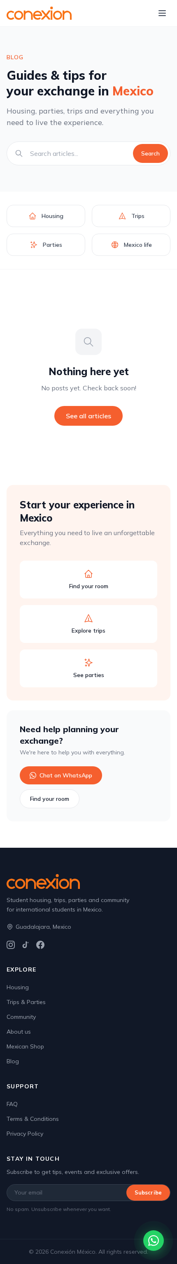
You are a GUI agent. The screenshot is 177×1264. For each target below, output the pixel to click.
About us (19, 1031)
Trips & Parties (26, 1002)
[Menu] (162, 13)
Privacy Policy (25, 1133)
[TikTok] (25, 945)
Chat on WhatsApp (66, 775)
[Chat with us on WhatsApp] (153, 1240)
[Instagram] (11, 945)
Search (150, 153)
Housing (18, 987)
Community (21, 1016)
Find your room (49, 798)
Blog (13, 1061)
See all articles (88, 416)
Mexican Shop (25, 1046)
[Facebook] (40, 945)
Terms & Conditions (33, 1119)
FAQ (12, 1104)
